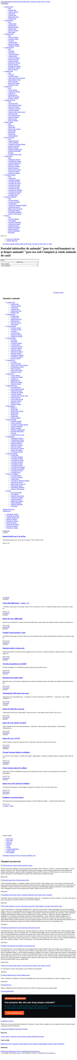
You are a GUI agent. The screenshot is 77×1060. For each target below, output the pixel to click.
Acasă (2, 1036)
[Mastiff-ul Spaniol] (9, 855)
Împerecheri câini (13, 17)
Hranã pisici (11, 134)
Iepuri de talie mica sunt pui (13, 709)
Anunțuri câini (9, 7)
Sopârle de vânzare (14, 46)
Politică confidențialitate (40, 1044)
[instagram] (4, 1029)
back (9, 8)
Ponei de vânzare (13, 98)
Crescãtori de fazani (14, 185)
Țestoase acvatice (13, 39)
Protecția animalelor (14, 231)
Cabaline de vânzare (14, 108)
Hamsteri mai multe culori (13, 678)
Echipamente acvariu (14, 80)
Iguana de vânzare (13, 44)
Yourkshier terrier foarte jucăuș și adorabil (39, 895)
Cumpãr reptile (12, 42)
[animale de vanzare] (7, 1021)
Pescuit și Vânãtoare (11, 197)
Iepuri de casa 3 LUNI (11, 738)
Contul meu (13, 1036)
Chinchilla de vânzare (14, 161)
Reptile (8, 847)
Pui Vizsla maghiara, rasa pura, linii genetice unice (47, 906)
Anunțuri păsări (9, 47)
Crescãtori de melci (14, 188)
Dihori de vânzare (13, 164)
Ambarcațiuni (12, 203)
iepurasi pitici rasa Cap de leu (14, 536)
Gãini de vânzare (13, 61)
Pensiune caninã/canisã (15, 149)
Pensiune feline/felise (14, 151)
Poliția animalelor (13, 229)
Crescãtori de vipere (14, 193)
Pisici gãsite (11, 32)
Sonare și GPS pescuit (14, 214)
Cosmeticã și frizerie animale (16, 144)
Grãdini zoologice (13, 226)
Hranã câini (11, 127)
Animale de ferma (10, 100)
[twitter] (25, 1029)
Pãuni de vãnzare (13, 64)
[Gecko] (24, 855)
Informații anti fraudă (37, 1036)
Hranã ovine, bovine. (14, 129)
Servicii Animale (9, 137)
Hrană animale (9, 122)
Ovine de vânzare (13, 117)
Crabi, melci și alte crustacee (16, 78)
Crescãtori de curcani (14, 183)
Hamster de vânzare (14, 166)
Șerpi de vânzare (13, 37)
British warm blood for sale (27, 946)
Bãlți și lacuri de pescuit (15, 209)
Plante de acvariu (13, 85)
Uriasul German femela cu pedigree (16, 752)
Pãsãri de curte (12, 119)
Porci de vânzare (13, 120)
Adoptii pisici (12, 24)
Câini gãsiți (11, 13)
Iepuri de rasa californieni (12, 619)
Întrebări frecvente (6, 1044)
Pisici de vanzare (13, 30)
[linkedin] (11, 1029)
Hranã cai (11, 125)
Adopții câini (12, 10)
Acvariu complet (13, 76)
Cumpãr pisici (12, 25)
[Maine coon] (31, 855)
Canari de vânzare (13, 54)
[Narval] (18, 855)
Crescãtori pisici (13, 195)
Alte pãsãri (11, 52)
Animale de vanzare (8, 509)
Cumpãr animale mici (14, 163)
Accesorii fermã (13, 103)
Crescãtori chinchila (14, 180)
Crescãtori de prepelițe (15, 192)
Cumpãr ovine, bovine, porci (16, 112)
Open (5, 3)
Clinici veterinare (13, 142)
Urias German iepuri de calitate (15, 768)
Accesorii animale (13, 219)
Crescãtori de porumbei (15, 190)
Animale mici (8, 156)
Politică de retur (28, 1044)
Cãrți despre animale (14, 224)
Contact (7, 1036)
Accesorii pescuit (13, 200)
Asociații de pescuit (14, 207)
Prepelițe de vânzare (14, 68)
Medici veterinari (13, 147)
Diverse (7, 215)
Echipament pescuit (14, 210)
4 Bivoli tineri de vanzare (25, 865)
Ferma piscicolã (13, 113)
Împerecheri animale (14, 227)
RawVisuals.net (50, 1053)
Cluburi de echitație (14, 91)
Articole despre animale (24, 1036)
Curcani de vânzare (14, 57)
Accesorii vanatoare (14, 202)
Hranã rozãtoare (13, 136)
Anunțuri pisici (9, 20)
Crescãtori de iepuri (14, 186)
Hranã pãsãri (12, 130)
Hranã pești (11, 132)
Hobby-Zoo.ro (16, 1053)
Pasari (8, 845)
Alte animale (12, 220)
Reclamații (11, 232)
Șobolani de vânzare (14, 159)
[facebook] (18, 1029)
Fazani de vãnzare (13, 59)
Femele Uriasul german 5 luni (14, 633)
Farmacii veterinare (14, 146)
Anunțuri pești (9, 71)
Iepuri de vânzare (13, 168)
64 (12, 806)
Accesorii (11, 40)
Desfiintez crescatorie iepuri (13, 797)
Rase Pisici (9, 840)
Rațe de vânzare (13, 69)
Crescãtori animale (10, 175)
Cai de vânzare (12, 90)
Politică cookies (52, 1044)
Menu (6, 3)
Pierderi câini (12, 18)
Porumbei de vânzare (14, 66)
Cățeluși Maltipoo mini (23, 975)
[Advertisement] (27, 280)
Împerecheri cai (12, 95)
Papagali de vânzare (14, 63)
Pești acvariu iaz (13, 81)
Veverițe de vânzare (14, 173)
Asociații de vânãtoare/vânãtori (17, 205)
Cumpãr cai (11, 93)
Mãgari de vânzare (13, 97)
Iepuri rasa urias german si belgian (16, 783)
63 (10, 806)
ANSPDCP (60, 1044)
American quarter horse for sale (30, 927)
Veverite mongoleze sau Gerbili (14, 664)
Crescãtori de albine (14, 181)
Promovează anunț (14, 1051)
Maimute (9, 844)
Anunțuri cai (8, 86)
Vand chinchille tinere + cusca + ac (16, 603)
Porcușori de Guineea (14, 170)
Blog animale (10, 852)
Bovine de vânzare (13, 107)
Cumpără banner (25, 1051)
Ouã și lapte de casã (14, 115)
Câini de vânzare (13, 12)
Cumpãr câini (12, 15)
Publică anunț (5, 1051)
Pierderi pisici (12, 29)
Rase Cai (9, 842)
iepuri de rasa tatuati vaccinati (14, 723)
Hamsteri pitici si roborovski (13, 648)
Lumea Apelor (10, 850)
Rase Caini (9, 839)
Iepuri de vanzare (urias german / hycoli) (39, 965)
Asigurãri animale (13, 141)
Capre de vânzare (13, 110)
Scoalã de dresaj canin (14, 154)
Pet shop (10, 153)
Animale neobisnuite (12, 849)
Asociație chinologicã (14, 222)
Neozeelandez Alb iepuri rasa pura (16, 693)
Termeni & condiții (17, 1044)
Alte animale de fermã (14, 105)
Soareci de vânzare (13, 171)
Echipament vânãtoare (14, 212)
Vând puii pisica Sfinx (22, 880)
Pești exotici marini (14, 83)
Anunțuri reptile (9, 34)
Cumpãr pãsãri (12, 56)
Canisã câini (11, 178)
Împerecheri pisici (13, 27)
